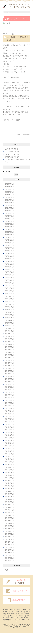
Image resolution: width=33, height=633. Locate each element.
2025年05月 (9, 202)
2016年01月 (9, 451)
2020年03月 (9, 323)
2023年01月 (9, 267)
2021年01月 (9, 304)
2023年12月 (9, 245)
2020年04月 (9, 320)
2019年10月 (9, 336)
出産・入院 (13, 615)
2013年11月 (9, 510)
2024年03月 (9, 237)
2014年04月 (9, 499)
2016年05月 (9, 440)
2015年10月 (9, 459)
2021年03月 (9, 301)
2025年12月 (9, 194)
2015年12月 (9, 454)
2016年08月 (9, 432)
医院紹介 (12, 609)
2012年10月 (9, 544)
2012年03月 (9, 558)
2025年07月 (9, 200)
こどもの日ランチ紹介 (12, 151)
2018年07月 (9, 373)
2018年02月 (9, 387)
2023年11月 (9, 248)
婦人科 (24, 609)
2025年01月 (9, 213)
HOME (5, 609)
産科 (18, 609)
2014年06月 (9, 494)
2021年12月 (9, 285)
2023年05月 (9, 261)
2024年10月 (9, 221)
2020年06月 (9, 315)
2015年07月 (9, 467)
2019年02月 (9, 355)
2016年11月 (9, 424)
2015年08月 (9, 464)
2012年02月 (9, 560)
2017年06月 (9, 408)
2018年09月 (9, 368)
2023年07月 (9, 258)
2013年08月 (9, 518)
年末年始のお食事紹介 (12, 157)
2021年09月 (9, 291)
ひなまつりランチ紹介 (12, 154)
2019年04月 (9, 349)
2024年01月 (9, 243)
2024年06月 (9, 232)
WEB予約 (17, 619)
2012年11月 (9, 542)
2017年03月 (9, 414)
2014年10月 (9, 486)
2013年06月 (9, 523)
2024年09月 (9, 224)
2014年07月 (9, 491)
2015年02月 (9, 478)
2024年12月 (9, 216)
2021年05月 (9, 299)
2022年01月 (9, 283)
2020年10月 (9, 309)
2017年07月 (9, 405)
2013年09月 (9, 515)
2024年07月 (9, 229)
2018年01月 (9, 389)
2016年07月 (9, 435)
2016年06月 (9, 438)
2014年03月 (9, 502)
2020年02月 (9, 325)
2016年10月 (9, 427)
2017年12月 (9, 392)
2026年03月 (9, 189)
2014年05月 (9, 496)
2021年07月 (9, 296)
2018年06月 (9, 376)
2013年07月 (9, 520)
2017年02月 (9, 416)
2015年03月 (9, 475)
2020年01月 (9, 328)
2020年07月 (9, 312)
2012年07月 (9, 550)
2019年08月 (9, 339)
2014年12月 (9, 483)
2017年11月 (9, 395)
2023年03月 (9, 264)
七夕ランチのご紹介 (11, 149)
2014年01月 (9, 507)
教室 (6, 570)
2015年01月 (9, 480)
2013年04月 (9, 528)
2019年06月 (9, 344)
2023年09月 (9, 253)
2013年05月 (9, 526)
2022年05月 (9, 277)
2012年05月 (9, 555)
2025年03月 (9, 208)
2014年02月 (9, 504)
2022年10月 (9, 272)
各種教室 (22, 615)
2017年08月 (9, 403)
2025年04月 (9, 205)
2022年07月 (9, 275)
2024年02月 (9, 240)
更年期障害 (10, 613)
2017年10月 (9, 397)
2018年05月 (9, 379)
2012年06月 (9, 552)
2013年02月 (9, 534)
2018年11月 (9, 363)
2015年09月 (9, 462)
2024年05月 (9, 234)
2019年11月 (9, 333)
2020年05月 (9, 317)
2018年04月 (9, 381)
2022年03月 (9, 280)
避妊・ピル (20, 611)
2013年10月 (9, 512)
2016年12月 (9, 421)
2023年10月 (9, 251)
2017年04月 (9, 411)
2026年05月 (9, 186)
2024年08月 (9, 226)
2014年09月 (9, 488)
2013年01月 (9, 536)
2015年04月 (9, 472)
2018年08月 (9, 371)
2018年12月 (9, 360)
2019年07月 (9, 341)
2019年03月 (9, 352)
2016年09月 (9, 429)
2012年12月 (9, 539)
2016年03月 (9, 446)
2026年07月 (9, 184)
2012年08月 (9, 547)
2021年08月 (9, 293)
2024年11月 (9, 219)
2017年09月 (9, 400)
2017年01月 (9, 419)
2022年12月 (9, 269)
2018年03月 (9, 384)
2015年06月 (9, 470)
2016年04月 (9, 443)
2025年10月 (9, 197)
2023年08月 (9, 256)
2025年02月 (9, 210)
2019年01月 (9, 357)
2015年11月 (9, 456)
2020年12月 (9, 307)
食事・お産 (19, 613)
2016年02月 (9, 448)
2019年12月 (9, 331)
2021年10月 (9, 288)
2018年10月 (9, 365)
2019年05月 (9, 347)
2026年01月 (9, 192)
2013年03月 (9, 531)
